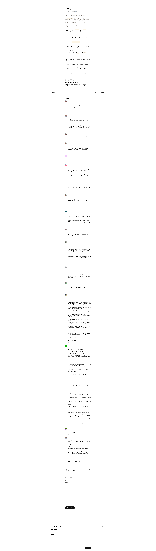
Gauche (70, 73)
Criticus (69, 134)
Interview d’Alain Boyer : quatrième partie (69, 85)
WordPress (103, 547)
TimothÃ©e (69, 429)
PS (86, 73)
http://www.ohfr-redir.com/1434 (79, 423)
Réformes (89, 73)
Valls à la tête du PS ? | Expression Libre (71, 467)
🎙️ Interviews (73, 11)
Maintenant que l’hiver (56, 526)
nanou (68, 156)
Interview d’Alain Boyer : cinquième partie (87, 85)
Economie (66, 73)
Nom (66, 493)
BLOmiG (69, 11)
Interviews (73, 73)
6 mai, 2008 (69, 100)
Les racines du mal (55, 531)
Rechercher (88, 547)
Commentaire (67, 482)
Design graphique (54, 529)
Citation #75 (53, 92)
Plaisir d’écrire (54, 534)
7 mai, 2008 (69, 266)
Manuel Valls (77, 73)
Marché (81, 73)
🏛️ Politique (76, 11)
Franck (68, 346)
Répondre (69, 130)
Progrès (84, 73)
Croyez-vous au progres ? (78, 84)
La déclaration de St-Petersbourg (99, 92)
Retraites (66, 74)
